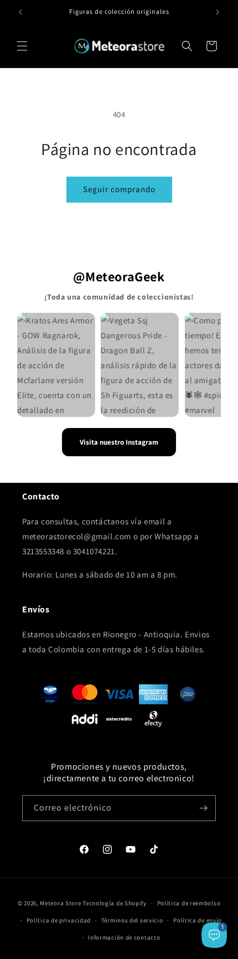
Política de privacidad (59, 920)
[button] (22, 46)
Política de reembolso (189, 903)
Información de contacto (124, 937)
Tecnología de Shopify (114, 903)
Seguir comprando (119, 189)
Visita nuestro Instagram (119, 442)
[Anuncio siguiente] (217, 12)
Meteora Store (60, 903)
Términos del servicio (132, 920)
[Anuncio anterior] (20, 12)
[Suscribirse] (203, 808)
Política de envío (197, 920)
